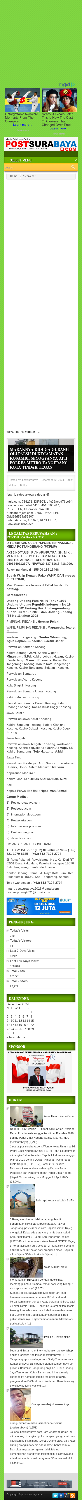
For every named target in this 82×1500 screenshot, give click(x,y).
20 (24, 1025)
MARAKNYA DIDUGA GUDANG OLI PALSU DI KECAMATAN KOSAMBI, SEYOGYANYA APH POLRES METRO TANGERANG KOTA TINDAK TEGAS (39, 458)
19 (20, 1025)
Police (24, 485)
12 (20, 1020)
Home (13, 176)
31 (12, 1033)
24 (12, 1029)
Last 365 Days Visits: (25, 960)
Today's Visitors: (21, 940)
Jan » (21, 1037)
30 (8, 1033)
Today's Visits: (20, 930)
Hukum (13, 485)
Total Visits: (18, 971)
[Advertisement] (41, 41)
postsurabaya (30, 480)
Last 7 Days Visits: (23, 950)
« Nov (11, 1037)
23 (8, 1029)
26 (20, 1029)
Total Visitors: (19, 981)
